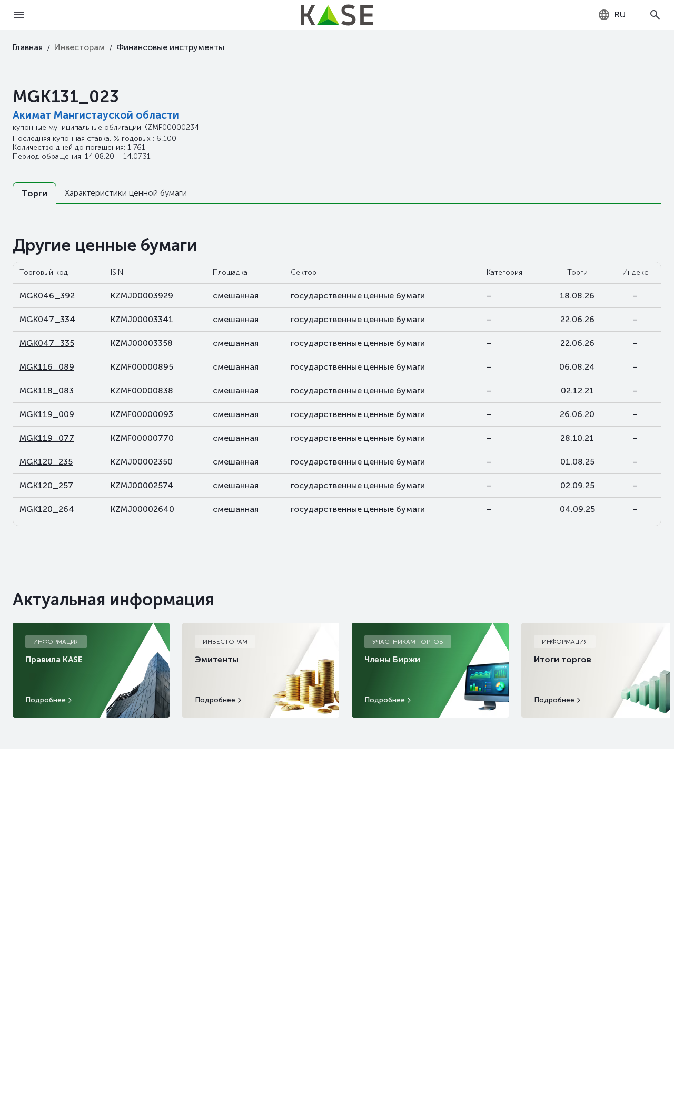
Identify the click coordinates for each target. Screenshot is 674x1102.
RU (620, 14)
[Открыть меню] (18, 14)
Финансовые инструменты (170, 47)
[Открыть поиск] (655, 14)
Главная (28, 47)
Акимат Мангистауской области (96, 115)
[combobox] (611, 14)
